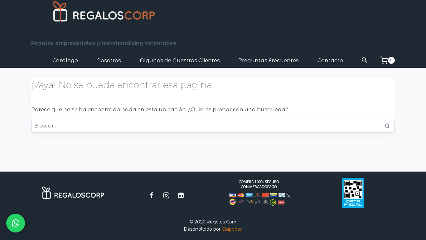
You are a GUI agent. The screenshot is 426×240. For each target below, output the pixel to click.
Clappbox (232, 229)
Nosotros (108, 60)
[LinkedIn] (181, 195)
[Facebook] (151, 195)
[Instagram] (166, 195)
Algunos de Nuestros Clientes (180, 60)
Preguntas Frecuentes (268, 60)
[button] (364, 60)
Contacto (330, 60)
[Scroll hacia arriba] (396, 232)
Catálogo (65, 60)
